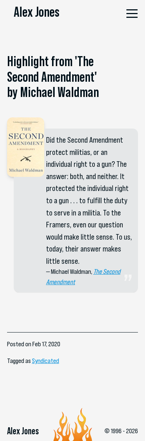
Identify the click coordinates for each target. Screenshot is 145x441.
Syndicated (45, 360)
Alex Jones (36, 12)
